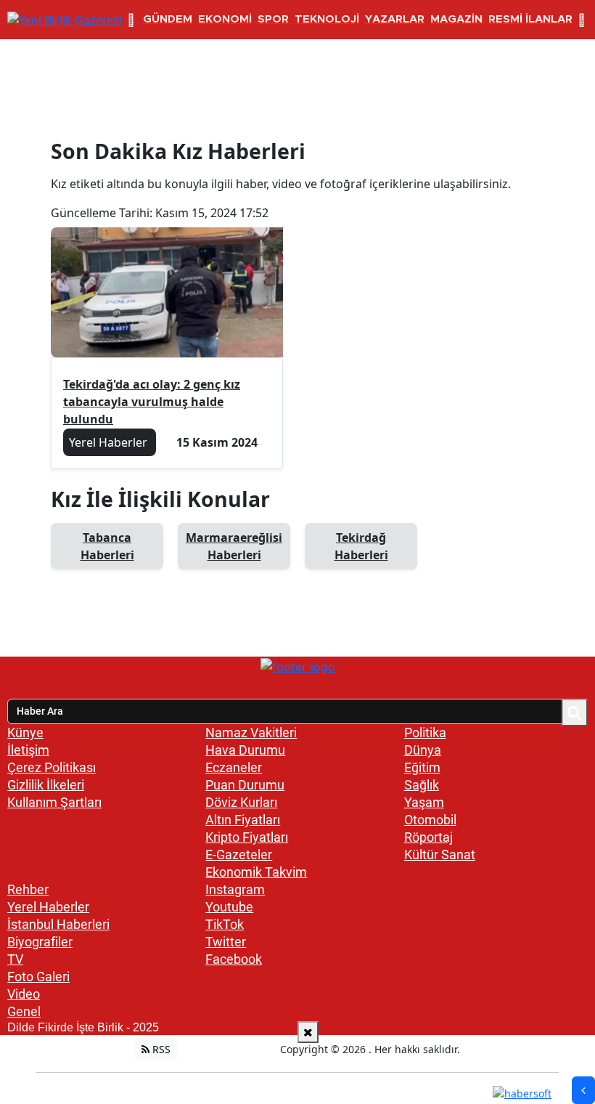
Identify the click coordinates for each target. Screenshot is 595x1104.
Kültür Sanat (439, 854)
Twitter (225, 941)
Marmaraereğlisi (234, 546)
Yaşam (424, 802)
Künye (25, 732)
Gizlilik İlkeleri (45, 784)
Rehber (28, 889)
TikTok (224, 924)
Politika (425, 732)
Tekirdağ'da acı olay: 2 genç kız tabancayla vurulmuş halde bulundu (151, 401)
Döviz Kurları (241, 802)
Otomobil (430, 819)
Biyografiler (40, 941)
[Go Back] (583, 1090)
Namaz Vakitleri (251, 732)
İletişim (28, 750)
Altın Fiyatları (242, 819)
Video (23, 994)
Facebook (233, 959)
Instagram (235, 889)
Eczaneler (233, 767)
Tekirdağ (361, 546)
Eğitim (422, 767)
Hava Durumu (245, 750)
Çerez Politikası (51, 767)
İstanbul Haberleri (58, 924)
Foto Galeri (38, 976)
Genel (24, 1011)
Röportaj (428, 837)
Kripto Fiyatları (246, 837)
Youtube (229, 906)
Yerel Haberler (48, 906)
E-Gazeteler (238, 854)
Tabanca (107, 546)
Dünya (422, 750)
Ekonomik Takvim (256, 872)
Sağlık (421, 784)
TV (15, 959)
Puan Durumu (244, 784)
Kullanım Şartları (54, 802)
